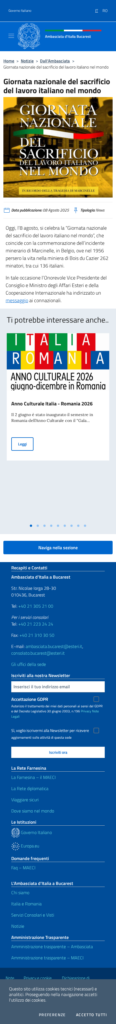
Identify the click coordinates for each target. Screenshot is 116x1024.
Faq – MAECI (23, 867)
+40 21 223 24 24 (35, 624)
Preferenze (52, 1015)
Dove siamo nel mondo (32, 810)
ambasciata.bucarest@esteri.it (54, 646)
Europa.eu (29, 845)
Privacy (86, 711)
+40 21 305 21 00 (35, 606)
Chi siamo (20, 892)
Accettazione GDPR (29, 699)
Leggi (26, 444)
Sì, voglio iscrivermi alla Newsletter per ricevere (50, 730)
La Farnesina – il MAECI (33, 777)
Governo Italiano (19, 10)
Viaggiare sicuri (25, 799)
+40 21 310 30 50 (36, 635)
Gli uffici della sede (28, 664)
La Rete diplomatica (29, 788)
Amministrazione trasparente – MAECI (47, 957)
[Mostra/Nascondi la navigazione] (11, 35)
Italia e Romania (26, 903)
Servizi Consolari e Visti (32, 915)
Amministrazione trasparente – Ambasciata (52, 946)
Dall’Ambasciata (55, 61)
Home (8, 61)
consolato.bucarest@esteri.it (38, 653)
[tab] (31, 526)
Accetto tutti (91, 1015)
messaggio (17, 300)
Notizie (27, 61)
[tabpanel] (58, 426)
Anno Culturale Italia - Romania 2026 (52, 403)
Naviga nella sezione (58, 547)
